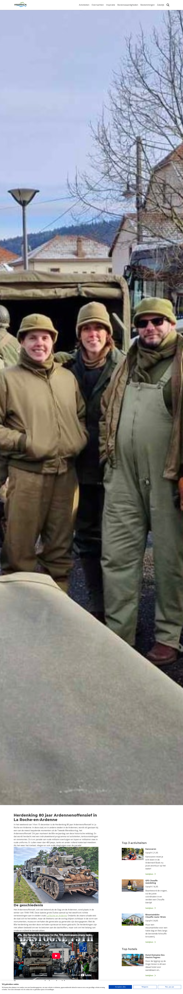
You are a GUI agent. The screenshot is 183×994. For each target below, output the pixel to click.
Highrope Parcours (88, 23)
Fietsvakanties (112, 13)
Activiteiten (84, 5)
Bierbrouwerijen (125, 21)
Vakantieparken (99, 21)
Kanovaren (84, 9)
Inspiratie (110, 5)
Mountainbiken (86, 20)
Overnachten (98, 5)
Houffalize (145, 31)
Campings (96, 9)
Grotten (121, 25)
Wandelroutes (124, 9)
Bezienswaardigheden (127, 5)
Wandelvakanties (114, 17)
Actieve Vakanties (114, 9)
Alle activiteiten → (87, 35)
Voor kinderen (124, 29)
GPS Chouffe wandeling (85, 14)
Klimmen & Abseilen (88, 27)
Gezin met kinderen (115, 21)
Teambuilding (163, 9)
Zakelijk (160, 5)
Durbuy (144, 9)
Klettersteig (84, 31)
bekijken (149, 874)
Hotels (95, 13)
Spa (142, 23)
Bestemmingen (147, 5)
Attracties (121, 13)
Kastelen (121, 17)
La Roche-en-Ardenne (146, 14)
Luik (142, 20)
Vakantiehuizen (99, 17)
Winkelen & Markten (127, 33)
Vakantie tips (112, 25)
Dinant (143, 27)
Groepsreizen (163, 13)
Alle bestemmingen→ (148, 36)
